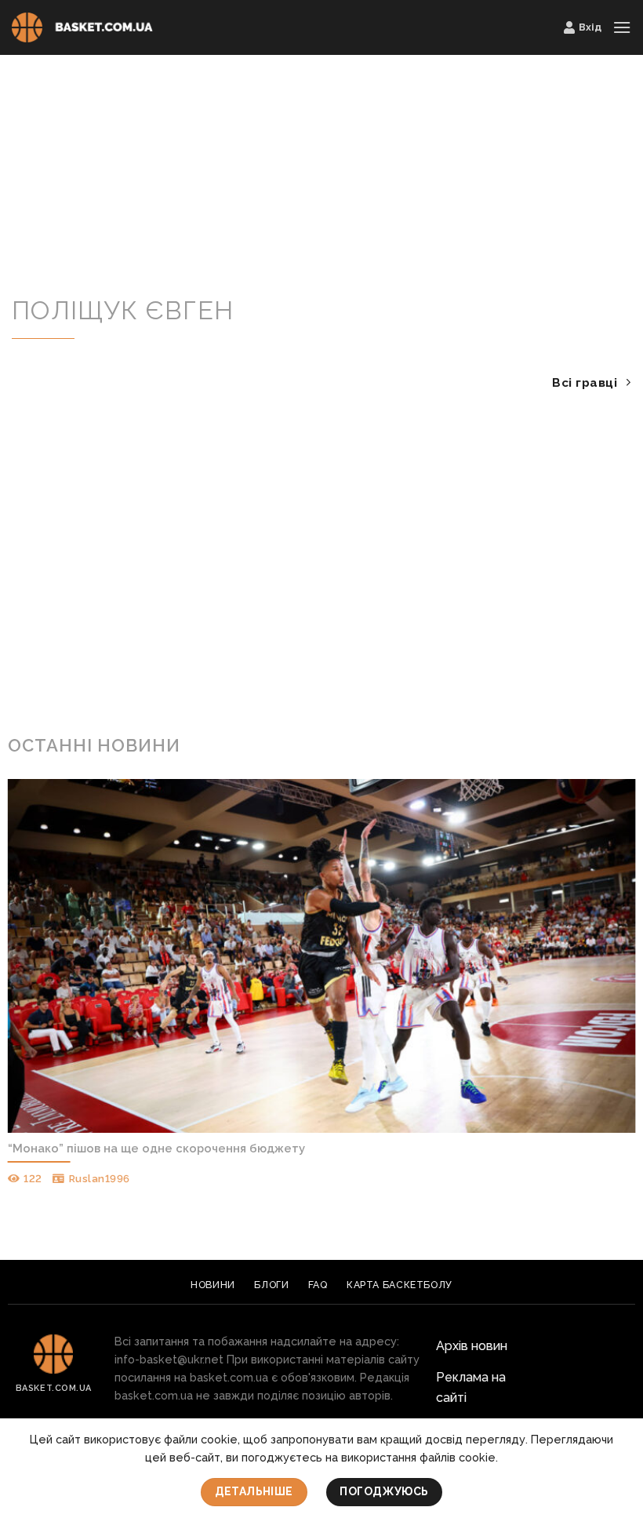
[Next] (611, 972)
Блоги (271, 1284)
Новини (213, 1284)
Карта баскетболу (399, 1284)
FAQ (318, 1284)
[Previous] (32, 972)
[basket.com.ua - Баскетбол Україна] (82, 28)
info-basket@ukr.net (168, 1359)
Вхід (590, 27)
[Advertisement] (321, 179)
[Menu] (621, 27)
